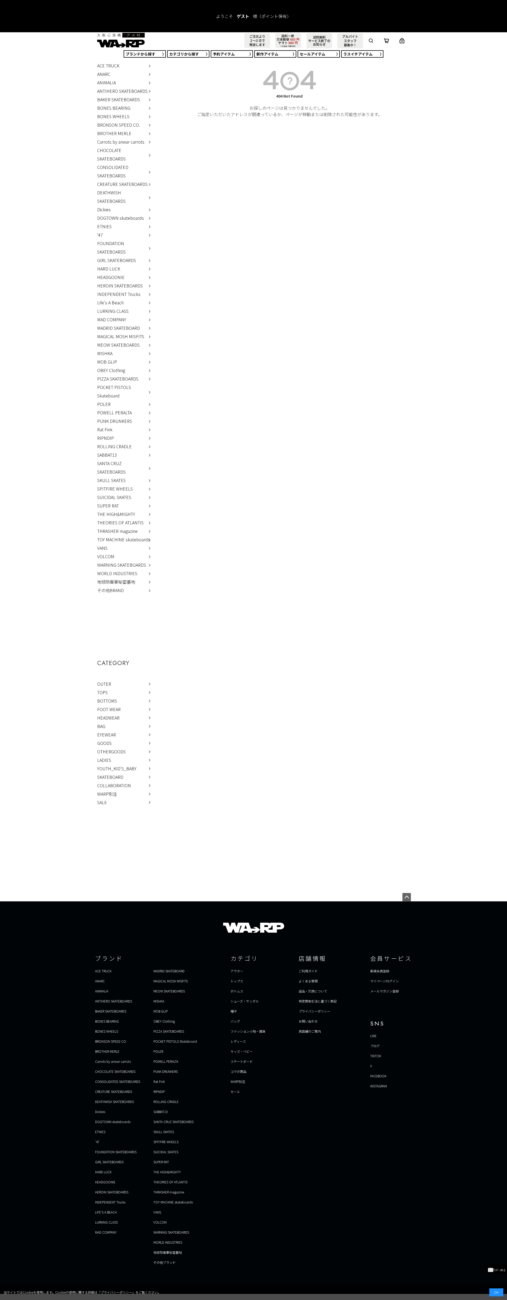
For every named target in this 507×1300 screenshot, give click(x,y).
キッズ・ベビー (242, 1051)
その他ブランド (164, 1262)
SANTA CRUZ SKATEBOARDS (111, 467)
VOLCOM (105, 556)
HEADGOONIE (111, 277)
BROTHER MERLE (114, 133)
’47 (100, 235)
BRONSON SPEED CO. (118, 125)
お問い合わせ (308, 1021)
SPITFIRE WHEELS (115, 489)
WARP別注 (107, 794)
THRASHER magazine (117, 531)
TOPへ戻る (499, 1270)
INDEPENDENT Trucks (118, 294)
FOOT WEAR (109, 709)
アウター (237, 971)
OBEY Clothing (111, 370)
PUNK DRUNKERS (114, 421)
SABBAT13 (107, 455)
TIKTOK (375, 1056)
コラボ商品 (238, 1071)
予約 (224, 54)
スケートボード (242, 1061)
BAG (101, 726)
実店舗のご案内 (310, 1031)
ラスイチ (358, 54)
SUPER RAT (108, 505)
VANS (102, 548)
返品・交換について (313, 991)
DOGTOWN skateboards (120, 218)
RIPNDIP (105, 438)
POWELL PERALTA (114, 412)
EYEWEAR (106, 734)
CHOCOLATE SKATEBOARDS (111, 154)
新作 (267, 54)
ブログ (375, 1045)
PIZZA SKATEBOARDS (117, 379)
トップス (237, 981)
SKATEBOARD (110, 777)
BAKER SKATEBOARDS (118, 99)
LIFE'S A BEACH (106, 1212)
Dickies (104, 209)
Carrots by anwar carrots (120, 142)
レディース (238, 1041)
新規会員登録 (379, 971)
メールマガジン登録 (384, 991)
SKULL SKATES (111, 480)
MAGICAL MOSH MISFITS (120, 336)
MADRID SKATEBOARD (118, 328)
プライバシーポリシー (314, 1011)
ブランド (140, 54)
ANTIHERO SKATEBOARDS (122, 91)
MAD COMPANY (111, 319)
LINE (373, 1035)
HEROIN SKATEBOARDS (120, 285)
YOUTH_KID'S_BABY (117, 768)
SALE (102, 802)
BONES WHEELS (113, 116)
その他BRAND (110, 590)
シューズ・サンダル (245, 1001)
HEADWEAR (108, 718)
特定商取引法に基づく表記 (318, 1001)
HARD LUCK (108, 269)
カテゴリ (184, 54)
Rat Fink (104, 429)
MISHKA (104, 353)
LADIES (104, 760)
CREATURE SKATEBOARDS (122, 184)
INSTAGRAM (378, 1086)
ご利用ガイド (308, 971)
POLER (104, 404)
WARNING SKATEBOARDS (121, 565)
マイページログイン (384, 981)
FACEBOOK (378, 1076)
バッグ (235, 1021)
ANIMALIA (106, 82)
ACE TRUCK (108, 65)
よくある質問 (308, 981)
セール (312, 54)
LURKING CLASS (113, 311)
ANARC (103, 74)
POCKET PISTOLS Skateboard (114, 391)
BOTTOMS (107, 701)
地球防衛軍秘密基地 (116, 582)
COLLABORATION (114, 785)
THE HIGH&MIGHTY (116, 514)
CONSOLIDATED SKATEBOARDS (112, 171)
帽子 (234, 1011)
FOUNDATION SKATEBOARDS (111, 247)
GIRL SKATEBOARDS (116, 260)
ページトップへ (406, 897)
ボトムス (237, 991)
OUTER (104, 684)
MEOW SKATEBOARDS (118, 345)
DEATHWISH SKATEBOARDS (111, 196)
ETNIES (104, 226)
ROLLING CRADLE (114, 446)
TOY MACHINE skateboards (123, 539)
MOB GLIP (107, 362)
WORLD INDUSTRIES (117, 573)
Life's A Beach (110, 302)
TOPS (102, 692)
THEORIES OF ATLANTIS (120, 522)
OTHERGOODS (111, 751)
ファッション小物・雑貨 (248, 1031)
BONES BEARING (113, 108)
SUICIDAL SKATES (114, 497)
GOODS (104, 743)
